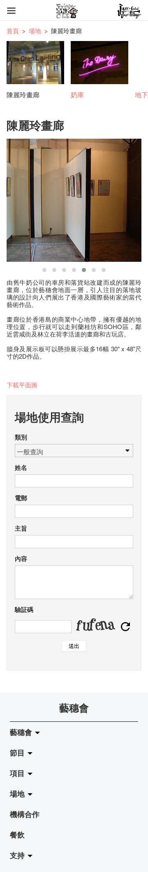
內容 (21, 558)
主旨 (21, 528)
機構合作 (24, 814)
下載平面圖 (22, 384)
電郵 (21, 497)
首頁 (13, 30)
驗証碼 (24, 609)
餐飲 (17, 834)
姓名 (21, 467)
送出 (74, 646)
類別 (21, 437)
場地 (35, 30)
